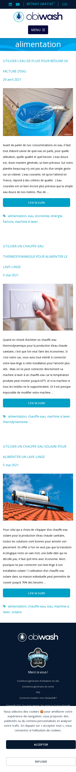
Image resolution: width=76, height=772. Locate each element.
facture (8, 221)
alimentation (17, 216)
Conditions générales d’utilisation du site (38, 680)
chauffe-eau (37, 416)
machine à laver (26, 221)
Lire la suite (36, 202)
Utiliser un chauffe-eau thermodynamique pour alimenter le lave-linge (35, 256)
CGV (64, 4)
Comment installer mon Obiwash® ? (38, 697)
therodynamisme (15, 422)
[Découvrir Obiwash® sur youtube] (18, 4)
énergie (56, 216)
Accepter (41, 744)
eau (31, 216)
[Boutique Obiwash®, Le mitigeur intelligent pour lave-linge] (38, 17)
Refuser (41, 761)
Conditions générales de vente (38, 686)
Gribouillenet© (62, 705)
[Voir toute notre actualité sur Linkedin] (10, 4)
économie (42, 216)
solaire (17, 612)
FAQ (38, 692)
